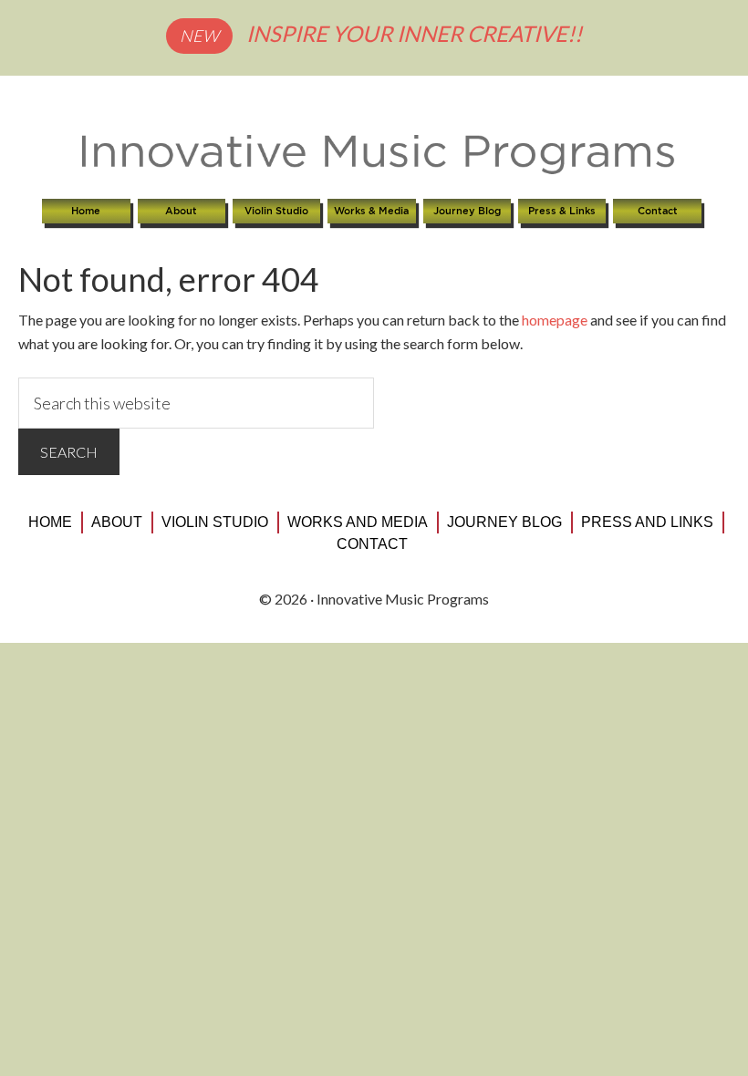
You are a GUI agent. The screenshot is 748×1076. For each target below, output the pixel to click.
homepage (554, 319)
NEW (199, 36)
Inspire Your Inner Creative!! (414, 33)
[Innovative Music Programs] (374, 155)
